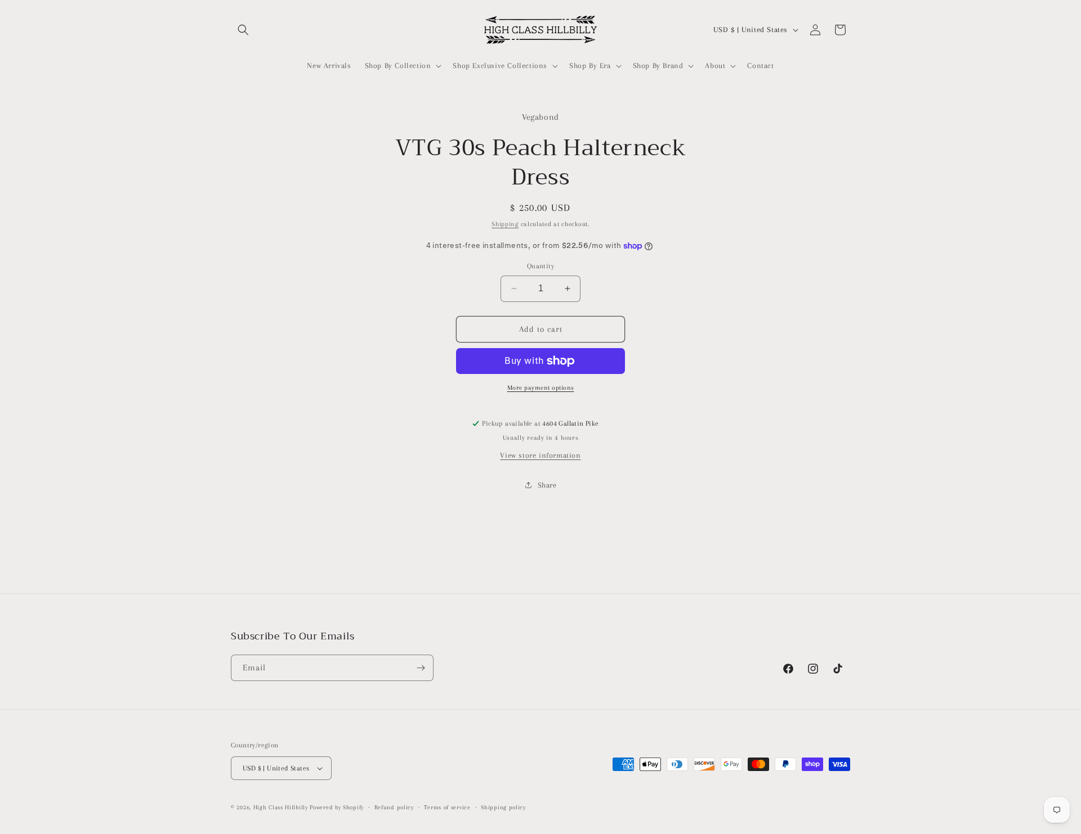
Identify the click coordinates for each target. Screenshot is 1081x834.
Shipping (505, 224)
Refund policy (394, 807)
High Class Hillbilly (280, 807)
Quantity (540, 266)
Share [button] (547, 485)
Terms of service (447, 807)
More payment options (540, 387)
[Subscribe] (420, 668)
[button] (243, 29)
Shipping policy (503, 807)
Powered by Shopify (337, 807)
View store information (540, 455)
